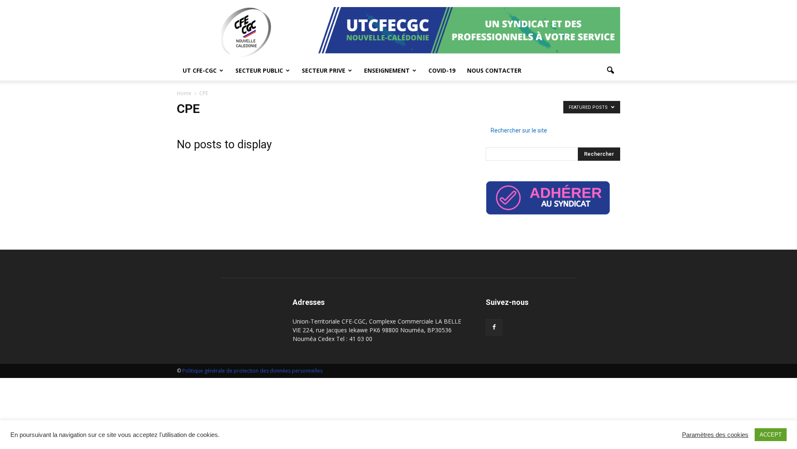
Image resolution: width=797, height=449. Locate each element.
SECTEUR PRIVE (323, 70)
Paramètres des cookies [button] (715, 435)
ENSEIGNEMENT (387, 70)
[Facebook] (494, 327)
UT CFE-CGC (200, 70)
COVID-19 (441, 70)
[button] (610, 71)
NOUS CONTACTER (494, 70)
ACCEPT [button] (771, 435)
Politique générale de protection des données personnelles (253, 370)
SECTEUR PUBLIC (259, 70)
